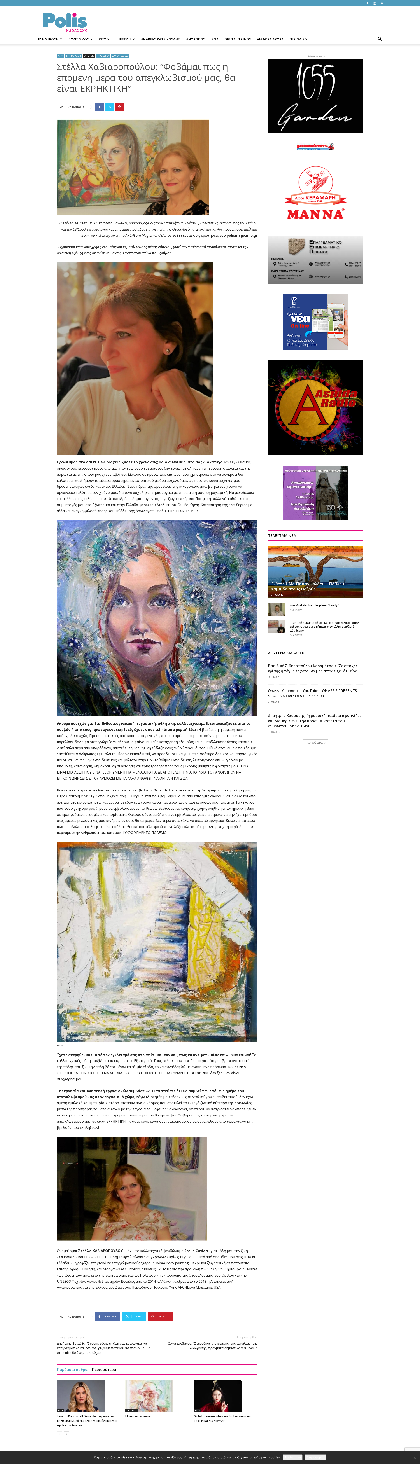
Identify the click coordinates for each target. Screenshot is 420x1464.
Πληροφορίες (315, 1457)
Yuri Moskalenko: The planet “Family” (314, 605)
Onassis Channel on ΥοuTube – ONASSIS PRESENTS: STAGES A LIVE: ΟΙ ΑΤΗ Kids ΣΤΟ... (313, 693)
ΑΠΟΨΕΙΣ (89, 55)
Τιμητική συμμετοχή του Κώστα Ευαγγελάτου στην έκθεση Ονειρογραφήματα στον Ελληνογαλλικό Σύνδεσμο (324, 626)
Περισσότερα (104, 1369)
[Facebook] (367, 3)
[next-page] (66, 1434)
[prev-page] (59, 1434)
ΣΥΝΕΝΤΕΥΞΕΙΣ (120, 55)
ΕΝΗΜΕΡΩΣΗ (48, 39)
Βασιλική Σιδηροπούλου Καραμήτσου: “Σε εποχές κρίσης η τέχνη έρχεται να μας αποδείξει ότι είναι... (314, 668)
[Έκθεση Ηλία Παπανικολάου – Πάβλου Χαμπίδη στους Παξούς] (315, 572)
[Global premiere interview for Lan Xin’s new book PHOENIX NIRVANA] (226, 1396)
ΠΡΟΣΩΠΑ (103, 55)
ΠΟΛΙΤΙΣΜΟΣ (78, 39)
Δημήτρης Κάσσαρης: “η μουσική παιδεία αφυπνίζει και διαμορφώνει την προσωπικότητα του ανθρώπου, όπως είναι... (314, 721)
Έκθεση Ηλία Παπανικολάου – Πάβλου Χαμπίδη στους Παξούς (307, 586)
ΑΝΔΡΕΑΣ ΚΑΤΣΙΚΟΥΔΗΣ (160, 39)
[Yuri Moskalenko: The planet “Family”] (276, 609)
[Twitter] (381, 3)
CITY (102, 39)
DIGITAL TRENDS (238, 39)
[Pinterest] (119, 107)
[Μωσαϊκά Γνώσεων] (157, 1396)
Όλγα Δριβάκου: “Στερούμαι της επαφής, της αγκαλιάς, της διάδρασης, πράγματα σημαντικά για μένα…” (212, 1345)
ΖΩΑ (215, 39)
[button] (379, 39)
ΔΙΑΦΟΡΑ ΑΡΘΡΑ (270, 39)
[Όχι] (414, 1457)
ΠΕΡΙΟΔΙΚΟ (298, 39)
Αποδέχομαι (293, 1457)
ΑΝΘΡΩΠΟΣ (195, 39)
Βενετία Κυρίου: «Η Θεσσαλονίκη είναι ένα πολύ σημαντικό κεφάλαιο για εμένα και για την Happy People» (87, 1420)
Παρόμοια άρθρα (72, 1369)
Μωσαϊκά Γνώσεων (138, 1416)
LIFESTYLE (123, 39)
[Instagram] (374, 3)
